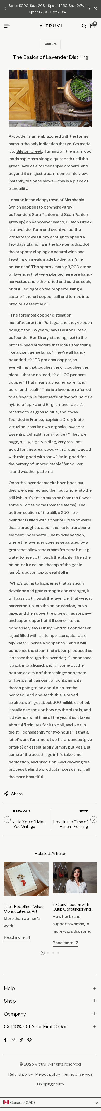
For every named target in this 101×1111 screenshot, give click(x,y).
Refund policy (20, 1074)
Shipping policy (50, 1084)
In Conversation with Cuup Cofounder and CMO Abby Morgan (72, 909)
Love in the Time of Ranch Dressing (70, 824)
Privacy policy (47, 1074)
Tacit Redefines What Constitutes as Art (23, 908)
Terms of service (78, 1074)
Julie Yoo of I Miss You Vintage (29, 824)
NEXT (83, 812)
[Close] (94, 8)
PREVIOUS (22, 812)
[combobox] (50, 1102)
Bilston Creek (29, 151)
